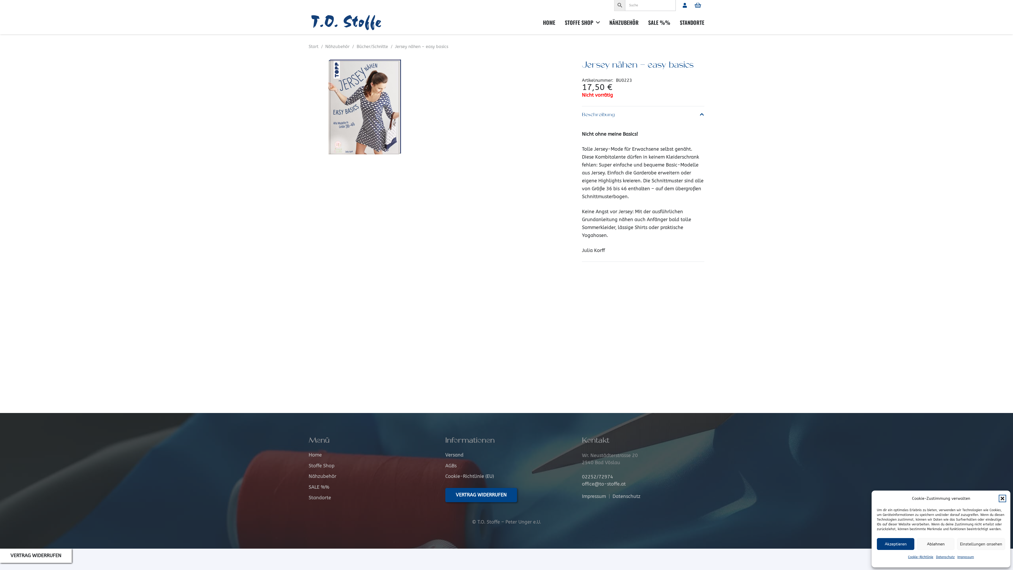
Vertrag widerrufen (36, 555)
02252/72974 (597, 477)
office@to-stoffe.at (604, 484)
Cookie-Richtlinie (920, 557)
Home (315, 455)
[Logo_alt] (348, 22)
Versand (454, 455)
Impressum (965, 557)
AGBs (451, 466)
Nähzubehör (337, 46)
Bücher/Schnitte (372, 46)
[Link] (685, 5)
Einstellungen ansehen (981, 544)
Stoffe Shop (322, 466)
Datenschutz (945, 557)
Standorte (320, 498)
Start (313, 46)
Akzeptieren (896, 544)
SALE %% (319, 487)
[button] (1002, 498)
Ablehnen (936, 544)
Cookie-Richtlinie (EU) (469, 476)
